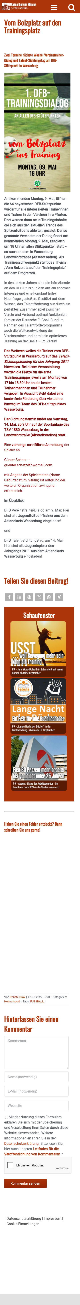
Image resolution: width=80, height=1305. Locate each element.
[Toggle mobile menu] (54, 7)
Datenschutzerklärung (24, 1218)
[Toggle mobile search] (72, 7)
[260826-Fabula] (38, 681)
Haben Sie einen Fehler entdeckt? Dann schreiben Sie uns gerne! (33, 827)
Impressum (52, 1218)
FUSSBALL (37, 1001)
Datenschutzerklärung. (22, 1143)
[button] (9, 597)
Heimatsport (12, 1001)
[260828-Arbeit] (39, 738)
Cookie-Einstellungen (23, 1224)
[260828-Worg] (38, 624)
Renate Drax (17, 997)
